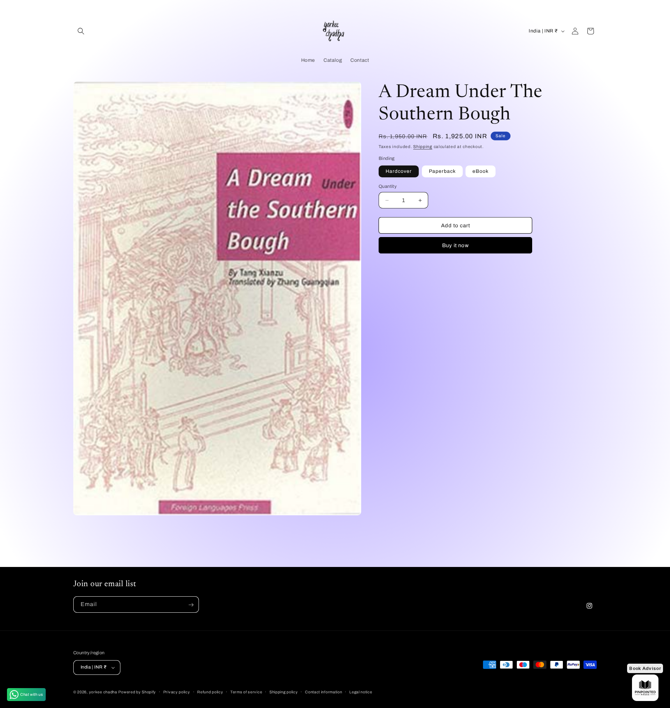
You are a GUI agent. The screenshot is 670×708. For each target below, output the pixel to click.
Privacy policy (176, 691)
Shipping (422, 146)
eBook (480, 171)
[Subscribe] (191, 605)
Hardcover (399, 171)
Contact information (323, 691)
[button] (81, 31)
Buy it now (455, 245)
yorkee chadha (103, 692)
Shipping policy (283, 691)
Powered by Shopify (137, 692)
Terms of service (246, 691)
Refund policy (210, 691)
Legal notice (360, 691)
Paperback (442, 171)
